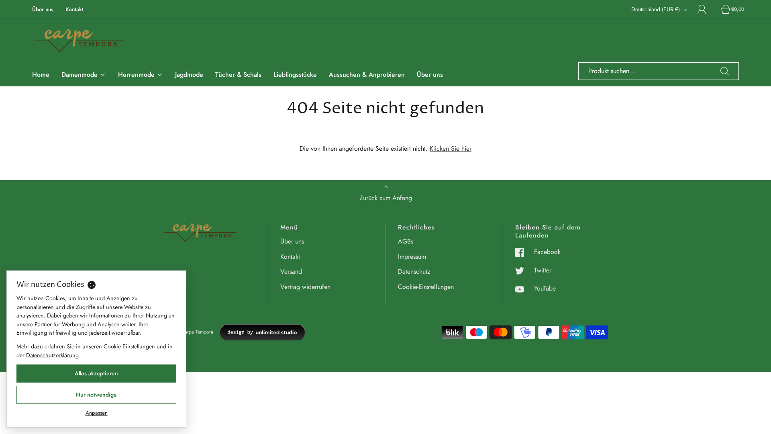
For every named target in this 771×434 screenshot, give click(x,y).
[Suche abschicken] (725, 71)
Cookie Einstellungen (129, 346)
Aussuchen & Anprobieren (367, 74)
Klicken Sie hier (450, 148)
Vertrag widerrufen (305, 286)
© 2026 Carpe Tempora (188, 332)
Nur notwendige (96, 395)
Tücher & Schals (238, 74)
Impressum (412, 256)
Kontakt (74, 9)
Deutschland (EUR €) (656, 9)
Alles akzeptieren (96, 373)
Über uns (42, 9)
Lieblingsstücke (295, 74)
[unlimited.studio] (262, 332)
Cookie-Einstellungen (426, 286)
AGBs (405, 241)
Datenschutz (414, 271)
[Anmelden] (706, 9)
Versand (291, 271)
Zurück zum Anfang (385, 198)
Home (40, 74)
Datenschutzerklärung (52, 355)
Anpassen (97, 413)
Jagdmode (189, 74)
